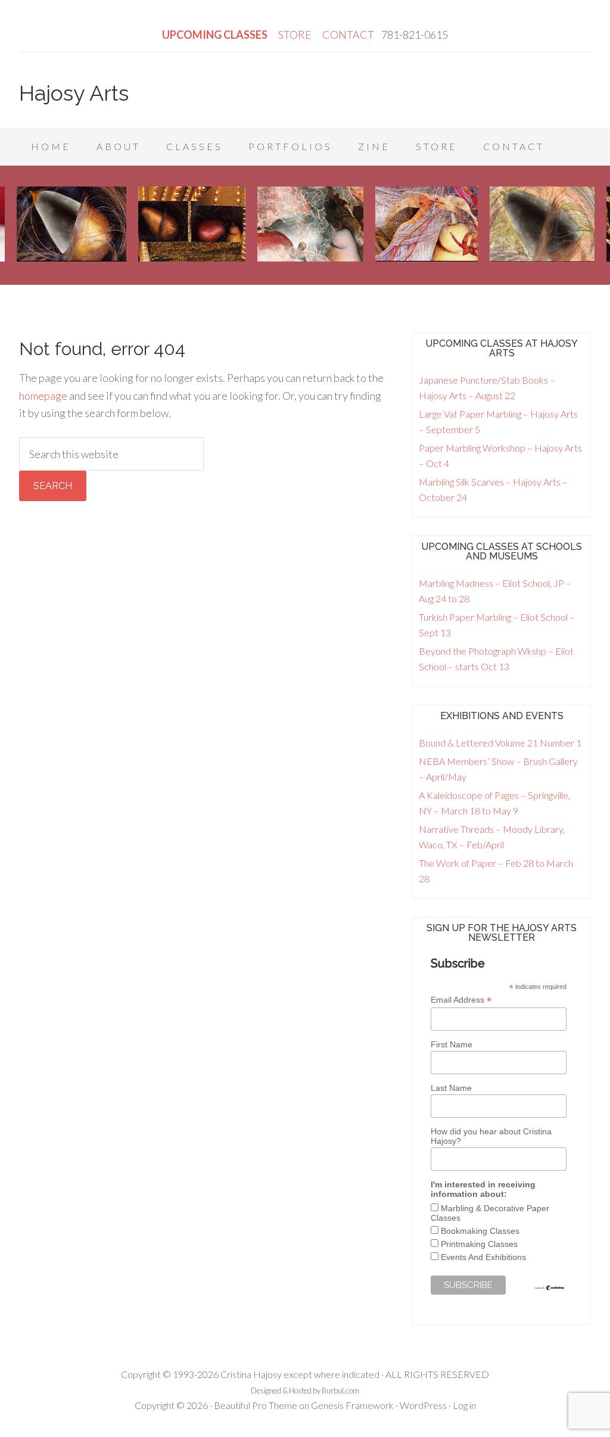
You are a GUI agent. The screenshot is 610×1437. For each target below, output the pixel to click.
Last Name (451, 1088)
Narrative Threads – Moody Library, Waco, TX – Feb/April (492, 836)
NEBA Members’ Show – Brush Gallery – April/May (498, 768)
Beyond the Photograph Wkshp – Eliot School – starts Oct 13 (496, 658)
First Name (451, 1044)
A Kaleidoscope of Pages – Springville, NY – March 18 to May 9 (494, 802)
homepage (43, 395)
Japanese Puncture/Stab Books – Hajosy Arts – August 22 (487, 387)
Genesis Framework (352, 1405)
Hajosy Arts (74, 92)
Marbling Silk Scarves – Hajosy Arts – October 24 (493, 489)
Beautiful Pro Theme (255, 1405)
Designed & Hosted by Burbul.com (305, 1390)
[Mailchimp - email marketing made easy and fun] (550, 1288)
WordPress (423, 1405)
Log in (464, 1405)
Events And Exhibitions (483, 1257)
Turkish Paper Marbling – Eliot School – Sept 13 (497, 624)
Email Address (461, 1000)
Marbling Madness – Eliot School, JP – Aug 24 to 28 (495, 590)
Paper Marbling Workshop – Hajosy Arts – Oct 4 (500, 455)
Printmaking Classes (479, 1244)
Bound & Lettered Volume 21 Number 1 (500, 742)
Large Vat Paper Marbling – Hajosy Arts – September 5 (498, 421)
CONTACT (348, 34)
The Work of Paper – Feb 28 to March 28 (496, 870)
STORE (295, 34)
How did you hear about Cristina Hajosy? (491, 1136)
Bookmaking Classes (480, 1231)
